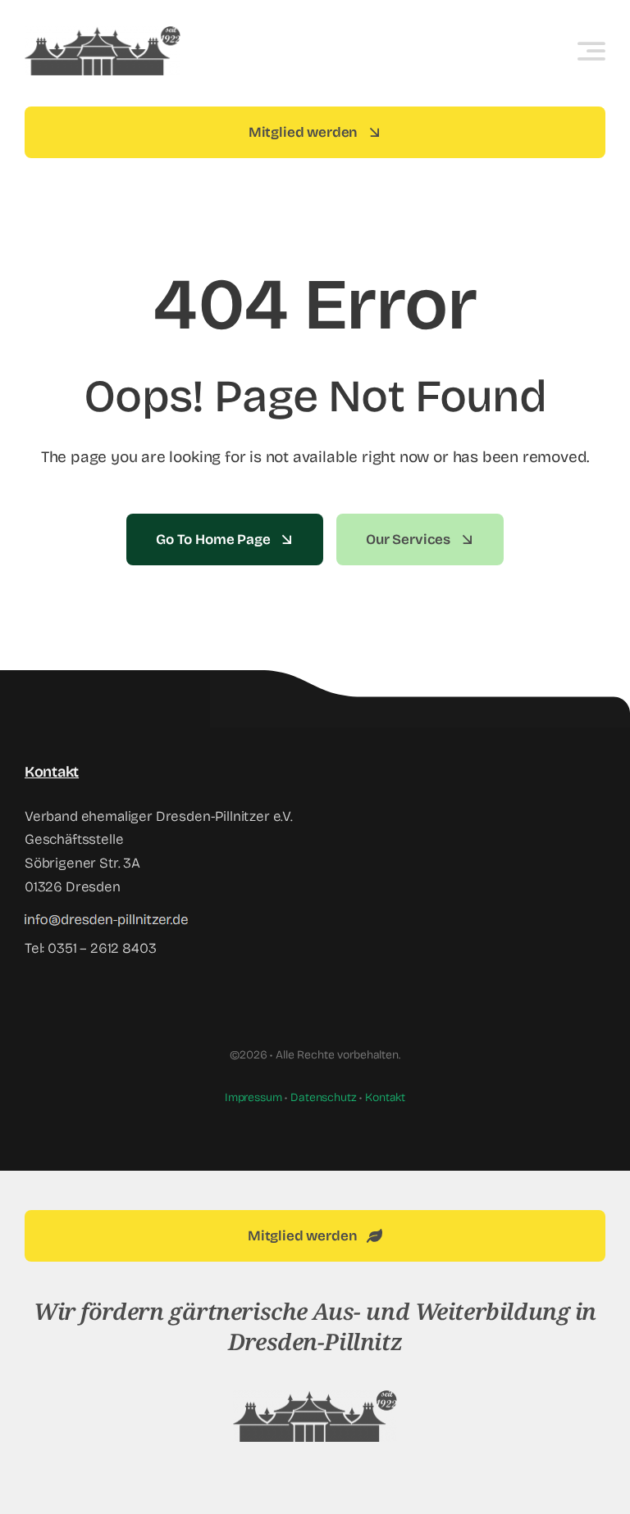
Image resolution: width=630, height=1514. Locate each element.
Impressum (253, 1097)
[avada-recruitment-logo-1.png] (315, 1397)
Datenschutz (323, 1097)
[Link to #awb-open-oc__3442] (591, 51)
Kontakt (385, 1097)
